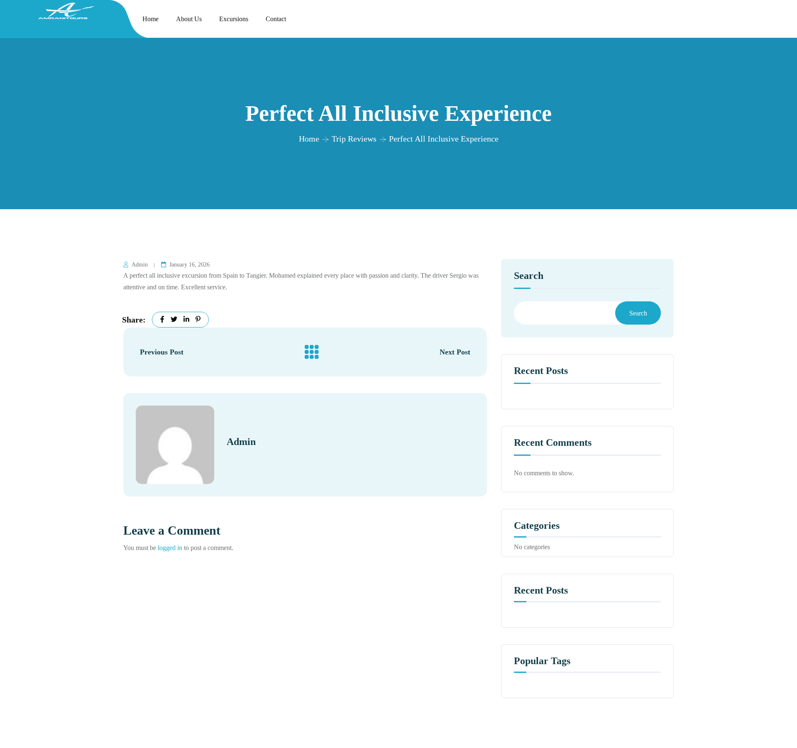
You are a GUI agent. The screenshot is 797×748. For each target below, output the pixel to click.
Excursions (233, 18)
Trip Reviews (354, 138)
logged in (170, 547)
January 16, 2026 (189, 265)
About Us (189, 18)
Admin (140, 265)
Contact (276, 18)
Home (150, 18)
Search (528, 276)
